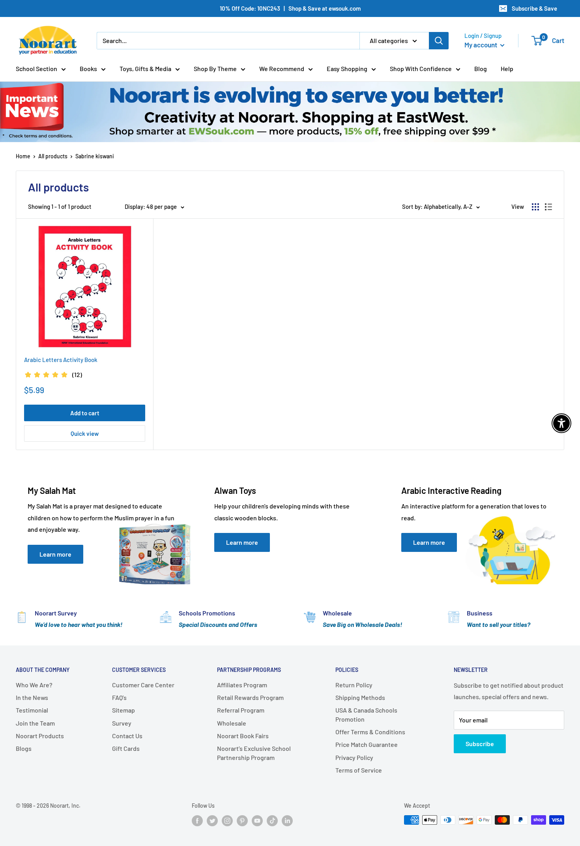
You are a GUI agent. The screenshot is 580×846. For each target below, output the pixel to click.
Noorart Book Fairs (243, 735)
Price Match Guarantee (366, 744)
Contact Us (127, 735)
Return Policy (353, 684)
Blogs (24, 748)
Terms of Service (358, 770)
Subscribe (480, 743)
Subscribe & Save (534, 8)
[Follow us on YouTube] (257, 820)
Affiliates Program (242, 684)
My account (481, 45)
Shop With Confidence (421, 68)
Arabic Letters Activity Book (60, 359)
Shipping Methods (360, 697)
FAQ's (119, 697)
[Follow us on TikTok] (272, 820)
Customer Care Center (143, 684)
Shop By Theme (215, 68)
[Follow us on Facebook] (197, 820)
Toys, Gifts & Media (145, 68)
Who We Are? (34, 684)
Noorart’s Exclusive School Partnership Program (254, 753)
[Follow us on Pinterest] (242, 820)
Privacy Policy (354, 757)
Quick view (85, 433)
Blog (480, 68)
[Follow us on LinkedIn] (287, 820)
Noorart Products (40, 735)
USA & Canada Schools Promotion (366, 714)
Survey (121, 723)
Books (88, 68)
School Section (36, 68)
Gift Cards (126, 748)
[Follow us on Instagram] (227, 820)
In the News (32, 697)
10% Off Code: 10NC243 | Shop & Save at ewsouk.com (290, 8)
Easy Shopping (347, 68)
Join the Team (35, 723)
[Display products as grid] (535, 206)
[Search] (439, 40)
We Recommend (281, 68)
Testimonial (32, 710)
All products (52, 156)
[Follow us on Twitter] (212, 820)
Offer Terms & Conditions (370, 731)
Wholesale (231, 723)
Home (23, 156)
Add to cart (84, 412)
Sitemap (123, 710)
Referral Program (240, 710)
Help (507, 68)
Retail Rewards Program (250, 697)
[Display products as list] (548, 206)
